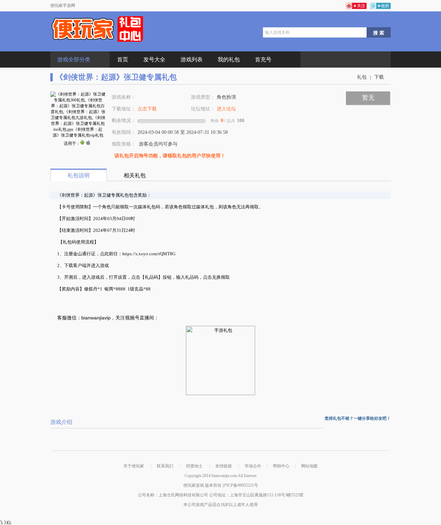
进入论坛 (226, 108)
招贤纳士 (194, 466)
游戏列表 (192, 59)
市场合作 (253, 466)
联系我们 (165, 466)
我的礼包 (229, 59)
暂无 (368, 97)
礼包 (362, 77)
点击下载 (147, 108)
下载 (379, 77)
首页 (122, 59)
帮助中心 (281, 466)
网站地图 (309, 466)
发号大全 (154, 59)
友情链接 (223, 466)
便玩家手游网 (62, 5)
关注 (361, 5)
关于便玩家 (133, 466)
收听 (385, 5)
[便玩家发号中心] (97, 29)
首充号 (263, 59)
